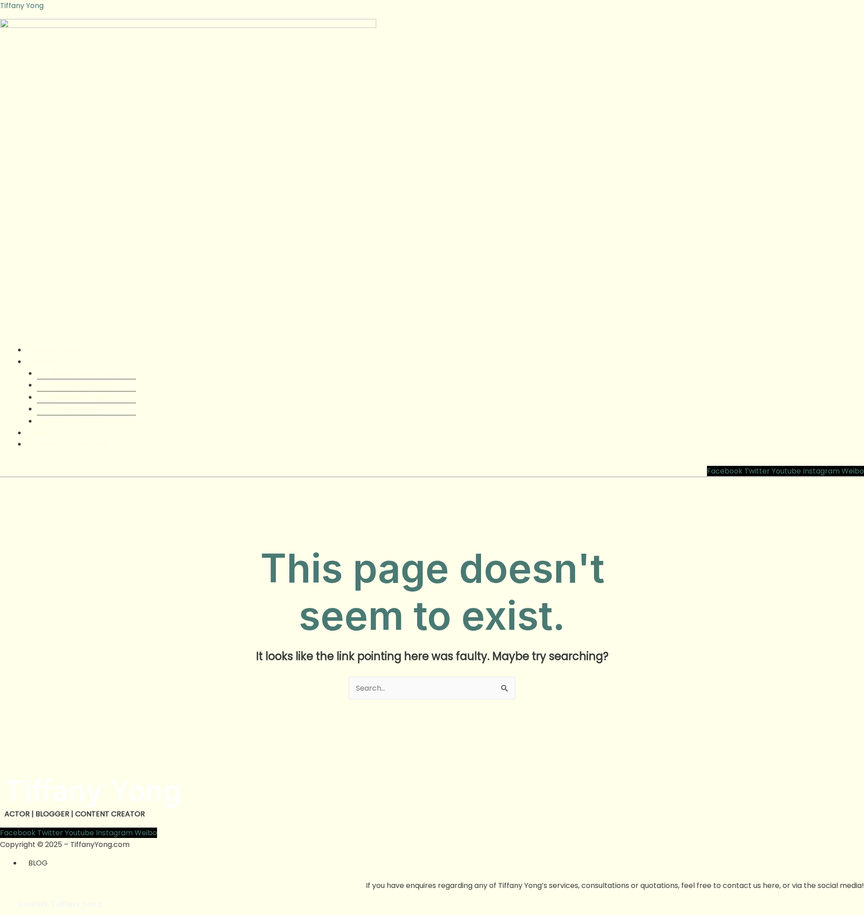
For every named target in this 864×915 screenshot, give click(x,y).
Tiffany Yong (22, 5)
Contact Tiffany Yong (70, 444)
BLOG (38, 863)
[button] (443, 362)
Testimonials (75, 421)
